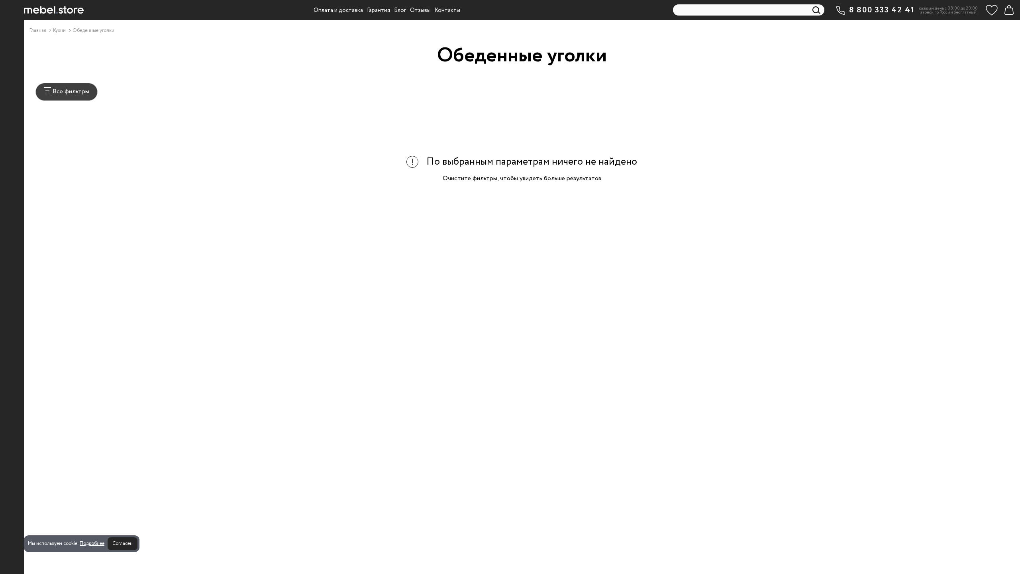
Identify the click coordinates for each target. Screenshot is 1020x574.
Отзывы (420, 10)
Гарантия (378, 10)
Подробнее (92, 543)
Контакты (447, 10)
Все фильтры (70, 91)
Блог (400, 10)
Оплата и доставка (338, 10)
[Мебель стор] (54, 10)
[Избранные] (992, 10)
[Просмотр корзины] (1009, 10)
